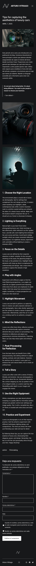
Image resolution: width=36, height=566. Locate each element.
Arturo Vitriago (19, 5)
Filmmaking (13, 450)
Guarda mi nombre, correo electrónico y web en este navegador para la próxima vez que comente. (19, 525)
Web (3, 514)
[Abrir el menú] (32, 6)
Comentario (6, 473)
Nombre (5, 496)
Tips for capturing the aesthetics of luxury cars (16, 19)
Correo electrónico (8, 505)
